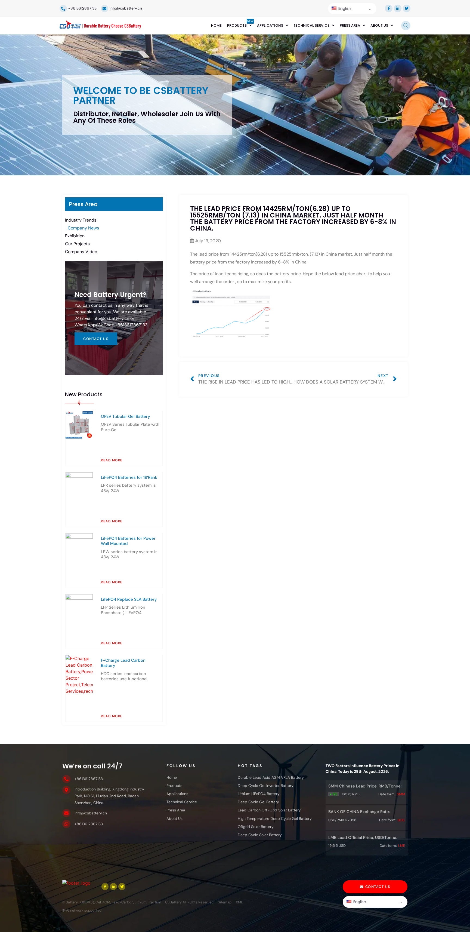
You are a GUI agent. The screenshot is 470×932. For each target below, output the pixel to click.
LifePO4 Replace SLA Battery (129, 599)
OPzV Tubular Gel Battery (125, 416)
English (344, 8)
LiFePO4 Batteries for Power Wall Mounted (128, 541)
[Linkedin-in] (397, 8)
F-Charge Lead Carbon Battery (123, 663)
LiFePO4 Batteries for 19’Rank (129, 477)
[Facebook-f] (388, 8)
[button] (375, 886)
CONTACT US (96, 338)
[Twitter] (406, 8)
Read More (112, 460)
